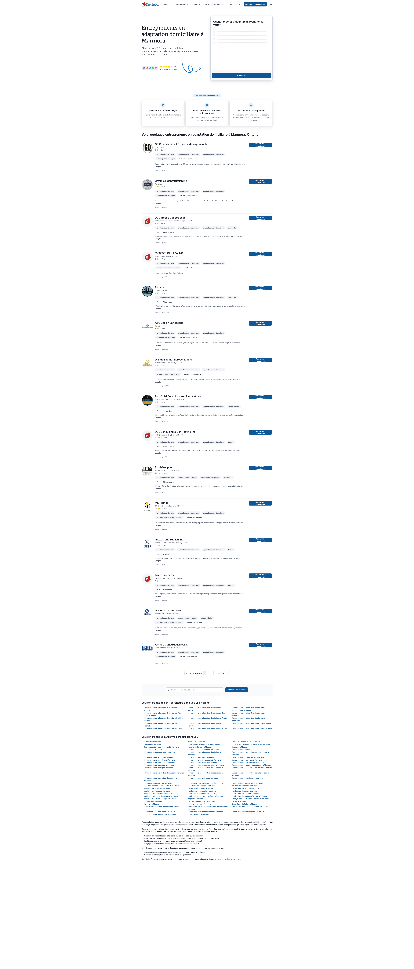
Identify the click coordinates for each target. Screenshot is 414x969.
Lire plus (158, 166)
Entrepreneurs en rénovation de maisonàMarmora (163, 773)
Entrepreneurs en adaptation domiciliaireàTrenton (207, 718)
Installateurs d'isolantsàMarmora (156, 788)
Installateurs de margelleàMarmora (201, 791)
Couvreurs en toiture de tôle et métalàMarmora (251, 744)
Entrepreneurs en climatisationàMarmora (204, 760)
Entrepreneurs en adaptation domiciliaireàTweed (163, 728)
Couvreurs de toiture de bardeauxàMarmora (205, 744)
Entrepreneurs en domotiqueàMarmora (203, 762)
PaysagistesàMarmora (152, 801)
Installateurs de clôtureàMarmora (245, 788)
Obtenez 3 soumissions (255, 4)
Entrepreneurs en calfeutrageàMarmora (248, 757)
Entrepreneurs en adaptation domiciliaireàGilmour (252, 728)
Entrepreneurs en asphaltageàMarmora (159, 757)
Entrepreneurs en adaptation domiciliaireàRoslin (206, 713)
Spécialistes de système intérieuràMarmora (205, 812)
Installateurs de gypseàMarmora (156, 791)
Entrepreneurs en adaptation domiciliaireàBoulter (207, 728)
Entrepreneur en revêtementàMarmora (203, 749)
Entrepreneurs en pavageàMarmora (158, 768)
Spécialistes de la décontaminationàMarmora (250, 806)
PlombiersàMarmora (152, 804)
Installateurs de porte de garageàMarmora (160, 796)
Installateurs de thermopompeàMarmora (159, 799)
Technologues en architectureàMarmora (159, 814)
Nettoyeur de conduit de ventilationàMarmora (250, 799)
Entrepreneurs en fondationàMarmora (158, 765)
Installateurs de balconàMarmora (200, 788)
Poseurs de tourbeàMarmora (199, 804)
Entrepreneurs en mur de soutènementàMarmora (251, 765)
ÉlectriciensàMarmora (152, 749)
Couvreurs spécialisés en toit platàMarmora (161, 747)
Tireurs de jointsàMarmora (198, 814)
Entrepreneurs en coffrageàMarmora (247, 760)
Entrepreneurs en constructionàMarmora (159, 762)
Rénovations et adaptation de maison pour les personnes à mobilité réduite (174, 852)
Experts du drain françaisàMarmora (201, 786)
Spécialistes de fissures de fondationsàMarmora (163, 806)
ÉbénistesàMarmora (240, 747)
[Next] (227, 673)
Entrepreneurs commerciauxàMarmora (159, 752)
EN (271, 4)
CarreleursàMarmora (196, 742)
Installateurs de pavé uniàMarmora (157, 793)
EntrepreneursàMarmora (242, 749)
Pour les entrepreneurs (213, 4)
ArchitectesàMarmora (152, 742)
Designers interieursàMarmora (199, 747)
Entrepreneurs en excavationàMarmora (248, 762)
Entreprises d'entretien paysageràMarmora (205, 783)
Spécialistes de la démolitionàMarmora (159, 812)
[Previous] (186, 673)
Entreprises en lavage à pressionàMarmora (249, 783)
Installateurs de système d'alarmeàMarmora (249, 796)
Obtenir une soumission (260, 145)
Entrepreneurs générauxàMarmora (157, 783)
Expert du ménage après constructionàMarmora (162, 786)
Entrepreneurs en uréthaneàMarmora (202, 778)
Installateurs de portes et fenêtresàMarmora (205, 796)
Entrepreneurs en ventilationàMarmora (247, 778)
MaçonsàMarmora (195, 799)
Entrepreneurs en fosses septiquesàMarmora (205, 765)
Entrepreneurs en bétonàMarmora (201, 757)
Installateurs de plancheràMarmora (246, 793)
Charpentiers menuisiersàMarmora (246, 742)
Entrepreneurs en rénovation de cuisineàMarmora (252, 768)
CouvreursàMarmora (152, 744)
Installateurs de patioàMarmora (244, 791)
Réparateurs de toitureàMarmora (245, 804)
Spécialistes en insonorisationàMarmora (248, 812)
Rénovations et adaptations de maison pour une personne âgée (169, 855)
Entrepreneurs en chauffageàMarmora (159, 760)
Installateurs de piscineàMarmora (201, 793)
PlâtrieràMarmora (239, 801)
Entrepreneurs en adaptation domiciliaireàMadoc (251, 723)
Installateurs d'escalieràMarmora (245, 786)
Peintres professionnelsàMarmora (201, 801)
